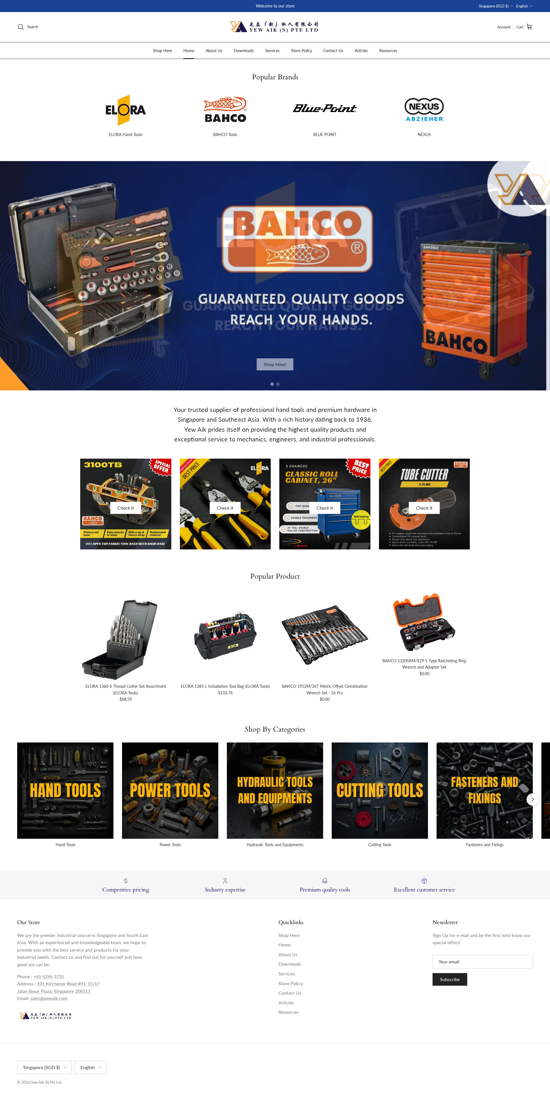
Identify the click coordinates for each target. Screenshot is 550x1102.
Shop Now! (275, 364)
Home (188, 50)
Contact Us (333, 50)
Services (272, 50)
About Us (214, 50)
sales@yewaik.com (49, 998)
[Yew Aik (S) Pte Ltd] (275, 27)
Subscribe (450, 979)
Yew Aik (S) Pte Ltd (46, 1082)
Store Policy (301, 50)
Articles (361, 50)
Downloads (244, 50)
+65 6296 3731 (49, 976)
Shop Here (162, 50)
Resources (388, 50)
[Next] (533, 799)
